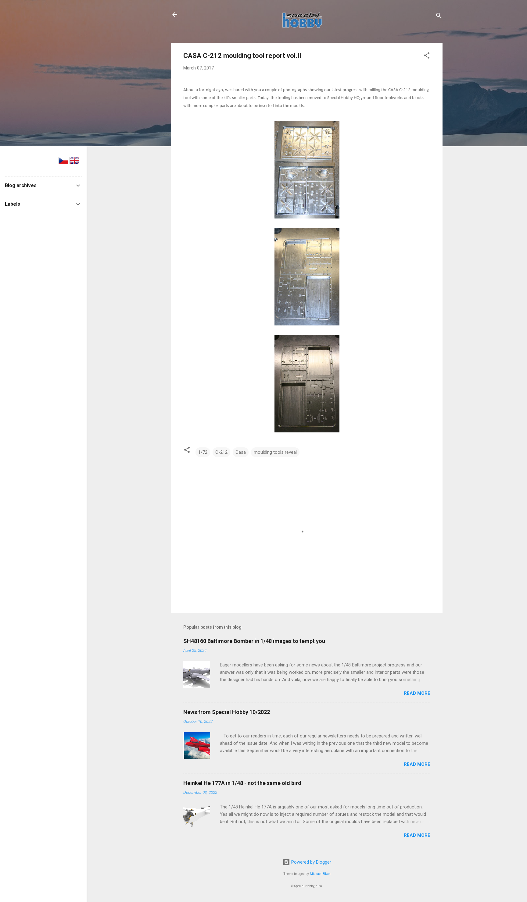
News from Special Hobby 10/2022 (226, 712)
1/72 (202, 452)
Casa (240, 452)
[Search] (439, 16)
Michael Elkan (320, 874)
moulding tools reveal (275, 452)
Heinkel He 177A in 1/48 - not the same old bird (242, 783)
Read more (417, 693)
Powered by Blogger (310, 862)
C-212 (221, 452)
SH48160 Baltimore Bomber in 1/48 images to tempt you (254, 641)
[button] (426, 56)
